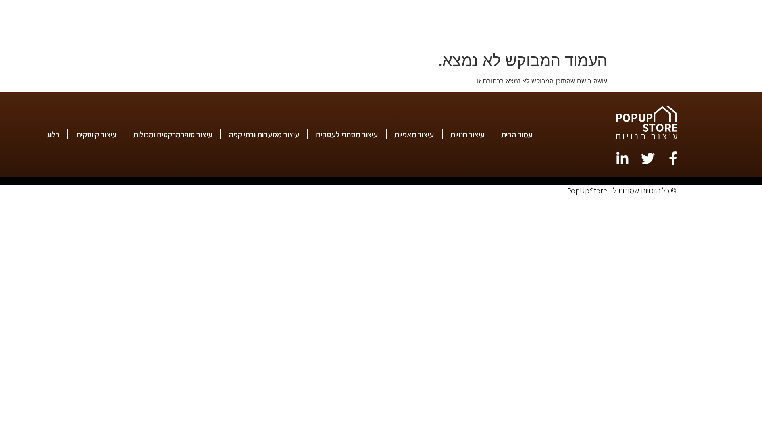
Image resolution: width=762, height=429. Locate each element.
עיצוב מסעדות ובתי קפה (351, 24)
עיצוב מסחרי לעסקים (442, 24)
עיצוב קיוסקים (167, 24)
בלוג (115, 24)
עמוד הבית (637, 24)
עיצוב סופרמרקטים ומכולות (251, 24)
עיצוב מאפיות (518, 24)
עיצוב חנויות (580, 24)
